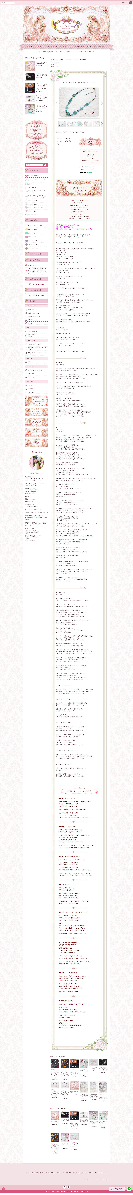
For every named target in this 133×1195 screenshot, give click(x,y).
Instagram (81, 46)
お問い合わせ (102, 46)
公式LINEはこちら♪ (64, 1017)
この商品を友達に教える (85, 167)
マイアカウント (123, 2)
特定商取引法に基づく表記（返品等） (88, 166)
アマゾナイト (59, 61)
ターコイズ (58, 62)
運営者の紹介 (60, 1172)
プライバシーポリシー (88, 1178)
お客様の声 (58, 46)
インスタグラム (89, 1172)
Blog (91, 46)
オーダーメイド (44, 46)
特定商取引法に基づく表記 (102, 1178)
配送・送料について (50, 1172)
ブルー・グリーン (59, 66)
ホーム (33, 46)
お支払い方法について (37, 1172)
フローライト (59, 64)
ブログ (75, 1172)
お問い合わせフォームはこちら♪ (68, 1015)
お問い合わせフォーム (101, 1172)
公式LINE (69, 46)
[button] (57, 103)
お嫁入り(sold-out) (60, 59)
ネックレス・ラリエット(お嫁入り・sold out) (76, 59)
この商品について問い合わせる (86, 169)
